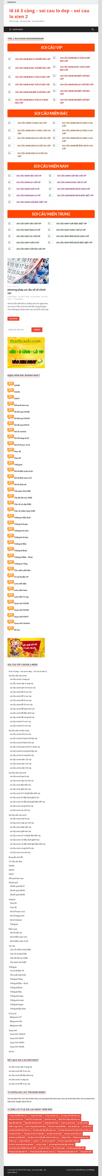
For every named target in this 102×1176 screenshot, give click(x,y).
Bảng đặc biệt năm (15, 1123)
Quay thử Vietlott (22, 623)
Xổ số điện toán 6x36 (23, 471)
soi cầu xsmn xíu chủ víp (20, 852)
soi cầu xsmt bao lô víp (19, 776)
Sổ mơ (17, 630)
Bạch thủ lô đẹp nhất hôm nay (69, 1119)
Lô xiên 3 (36, 1141)
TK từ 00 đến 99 (21, 577)
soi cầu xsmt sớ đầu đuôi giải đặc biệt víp (27, 801)
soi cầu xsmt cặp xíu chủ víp (21, 780)
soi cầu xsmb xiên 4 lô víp (20, 768)
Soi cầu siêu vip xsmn (18, 815)
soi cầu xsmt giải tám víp (20, 789)
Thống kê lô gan (21, 524)
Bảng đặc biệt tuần (51, 1123)
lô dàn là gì (13, 1141)
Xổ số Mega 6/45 (21, 438)
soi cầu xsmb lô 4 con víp (20, 721)
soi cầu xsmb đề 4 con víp (20, 692)
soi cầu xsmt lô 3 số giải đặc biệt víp (25, 793)
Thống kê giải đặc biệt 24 (18, 1152)
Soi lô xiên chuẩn (59, 1148)
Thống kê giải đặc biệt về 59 (67, 1152)
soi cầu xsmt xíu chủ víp (20, 810)
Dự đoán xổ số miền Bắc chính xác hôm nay (43, 1137)
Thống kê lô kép (21, 537)
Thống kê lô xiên (21, 530)
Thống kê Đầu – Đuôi (23, 557)
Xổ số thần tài (20, 484)
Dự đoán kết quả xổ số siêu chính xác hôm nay (75, 1130)
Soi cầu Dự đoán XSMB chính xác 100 (22, 1148)
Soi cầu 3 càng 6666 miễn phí (68, 1141)
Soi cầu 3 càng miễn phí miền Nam (21, 1144)
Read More (12, 318)
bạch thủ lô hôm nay (16, 1119)
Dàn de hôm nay (74, 1126)
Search (37, 330)
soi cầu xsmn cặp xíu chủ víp (22, 823)
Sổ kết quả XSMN (22, 418)
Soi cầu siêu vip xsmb (18, 675)
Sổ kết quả (13, 882)
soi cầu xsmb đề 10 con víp (21, 704)
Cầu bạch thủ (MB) (22, 491)
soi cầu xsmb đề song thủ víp (22, 717)
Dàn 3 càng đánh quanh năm (36, 1126)
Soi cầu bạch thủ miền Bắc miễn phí (61, 1144)
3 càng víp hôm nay (52, 1116)
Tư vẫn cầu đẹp (15, 861)
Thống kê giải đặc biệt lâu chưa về (42, 1152)
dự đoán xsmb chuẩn (54, 1134)
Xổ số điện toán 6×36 (19, 941)
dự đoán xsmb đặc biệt (17, 1137)
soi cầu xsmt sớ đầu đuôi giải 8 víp (24, 797)
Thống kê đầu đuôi (22, 517)
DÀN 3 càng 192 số (16, 1126)
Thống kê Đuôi (20, 550)
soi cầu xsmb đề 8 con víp (20, 700)
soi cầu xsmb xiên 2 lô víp (20, 759)
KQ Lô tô (12, 1013)
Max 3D (17, 451)
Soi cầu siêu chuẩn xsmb (19, 730)
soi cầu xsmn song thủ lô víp (22, 848)
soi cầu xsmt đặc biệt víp (20, 785)
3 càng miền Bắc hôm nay (18, 1116)
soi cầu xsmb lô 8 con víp (20, 734)
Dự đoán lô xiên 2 (15, 1134)
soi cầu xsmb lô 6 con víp (20, 725)
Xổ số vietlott (20, 431)
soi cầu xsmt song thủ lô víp (21, 806)
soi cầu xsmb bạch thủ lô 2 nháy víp (25, 746)
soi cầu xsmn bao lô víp (19, 818)
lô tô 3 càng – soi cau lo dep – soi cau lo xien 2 (49, 14)
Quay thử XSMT (21, 616)
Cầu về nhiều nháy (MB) (24, 511)
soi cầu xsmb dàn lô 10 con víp (23, 687)
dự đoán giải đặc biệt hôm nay (19, 1130)
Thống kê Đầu (20, 544)
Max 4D (17, 458)
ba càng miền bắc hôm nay (70, 1116)
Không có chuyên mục (81, 1137)
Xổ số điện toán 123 (23, 478)
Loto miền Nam (20, 590)
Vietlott (12, 899)
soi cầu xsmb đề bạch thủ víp (22, 708)
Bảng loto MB (16, 1025)
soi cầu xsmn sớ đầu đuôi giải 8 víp (24, 839)
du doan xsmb (83, 1123)
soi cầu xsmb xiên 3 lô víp (20, 763)
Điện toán (13, 929)
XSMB (17, 385)
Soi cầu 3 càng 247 (48, 1141)
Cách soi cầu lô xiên (68, 1123)
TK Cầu (12, 946)
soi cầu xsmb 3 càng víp (20, 679)
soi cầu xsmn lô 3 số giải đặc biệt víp (25, 835)
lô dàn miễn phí (24, 1141)
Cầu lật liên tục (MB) (23, 497)
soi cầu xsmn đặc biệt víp (20, 827)
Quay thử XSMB (21, 603)
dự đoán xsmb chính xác (72, 1134)
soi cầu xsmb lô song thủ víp (22, 755)
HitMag (91, 1170)
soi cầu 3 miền (41, 1144)
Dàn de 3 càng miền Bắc (57, 1126)
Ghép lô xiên (66, 1137)
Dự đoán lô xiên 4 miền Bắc (34, 1134)
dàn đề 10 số (87, 1126)
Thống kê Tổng (20, 563)
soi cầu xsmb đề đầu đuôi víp (22, 713)
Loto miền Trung (21, 597)
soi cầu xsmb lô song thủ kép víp (23, 751)
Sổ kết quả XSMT (21, 425)
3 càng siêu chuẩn (35, 1116)
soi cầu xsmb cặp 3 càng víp (21, 683)
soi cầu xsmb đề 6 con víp (20, 696)
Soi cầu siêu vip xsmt (17, 772)
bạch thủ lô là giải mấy (34, 1119)
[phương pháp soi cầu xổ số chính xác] (28, 272)
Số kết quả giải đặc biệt (75, 1148)
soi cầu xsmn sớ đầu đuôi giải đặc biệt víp (27, 844)
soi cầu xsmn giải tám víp (20, 831)
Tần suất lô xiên (86, 1152)
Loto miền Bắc (20, 583)
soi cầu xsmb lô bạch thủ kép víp (23, 738)
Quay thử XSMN (21, 610)
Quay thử (13, 1030)
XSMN (17, 392)
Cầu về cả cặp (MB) (22, 504)
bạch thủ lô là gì (50, 1119)
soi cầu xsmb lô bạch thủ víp (22, 742)
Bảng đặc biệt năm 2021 (33, 1123)
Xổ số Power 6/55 (22, 445)
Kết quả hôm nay (21, 405)
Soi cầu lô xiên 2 (44, 1148)
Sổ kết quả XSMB (21, 412)
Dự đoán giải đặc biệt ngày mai (44, 1130)
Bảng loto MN (16, 1021)
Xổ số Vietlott (16, 920)
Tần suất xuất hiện (22, 570)
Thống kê (18, 464)
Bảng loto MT (16, 1017)
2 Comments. (18, 299)
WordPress (80, 1170)
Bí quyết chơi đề (16, 857)
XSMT (17, 398)
